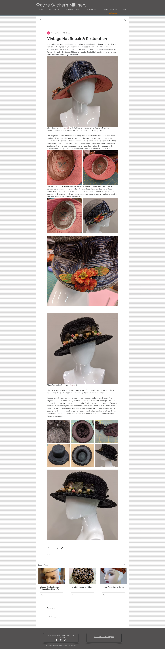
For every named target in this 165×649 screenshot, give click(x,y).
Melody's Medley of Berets (113, 587)
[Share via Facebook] (48, 548)
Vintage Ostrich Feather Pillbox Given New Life (49, 588)
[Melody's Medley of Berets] (113, 576)
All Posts (40, 20)
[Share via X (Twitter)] (53, 548)
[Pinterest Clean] (61, 640)
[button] (125, 20)
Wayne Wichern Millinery (61, 5)
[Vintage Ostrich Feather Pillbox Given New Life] (51, 576)
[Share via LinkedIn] (57, 548)
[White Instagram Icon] (65, 640)
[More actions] (117, 33)
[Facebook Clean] (56, 640)
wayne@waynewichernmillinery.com (61, 635)
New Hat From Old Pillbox (81, 587)
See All (125, 564)
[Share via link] (62, 548)
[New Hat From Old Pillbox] (82, 576)
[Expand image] (64, 167)
